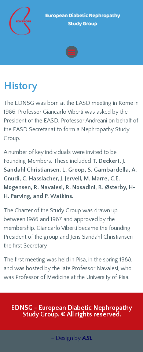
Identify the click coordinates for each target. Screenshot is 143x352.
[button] (72, 52)
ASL (87, 338)
